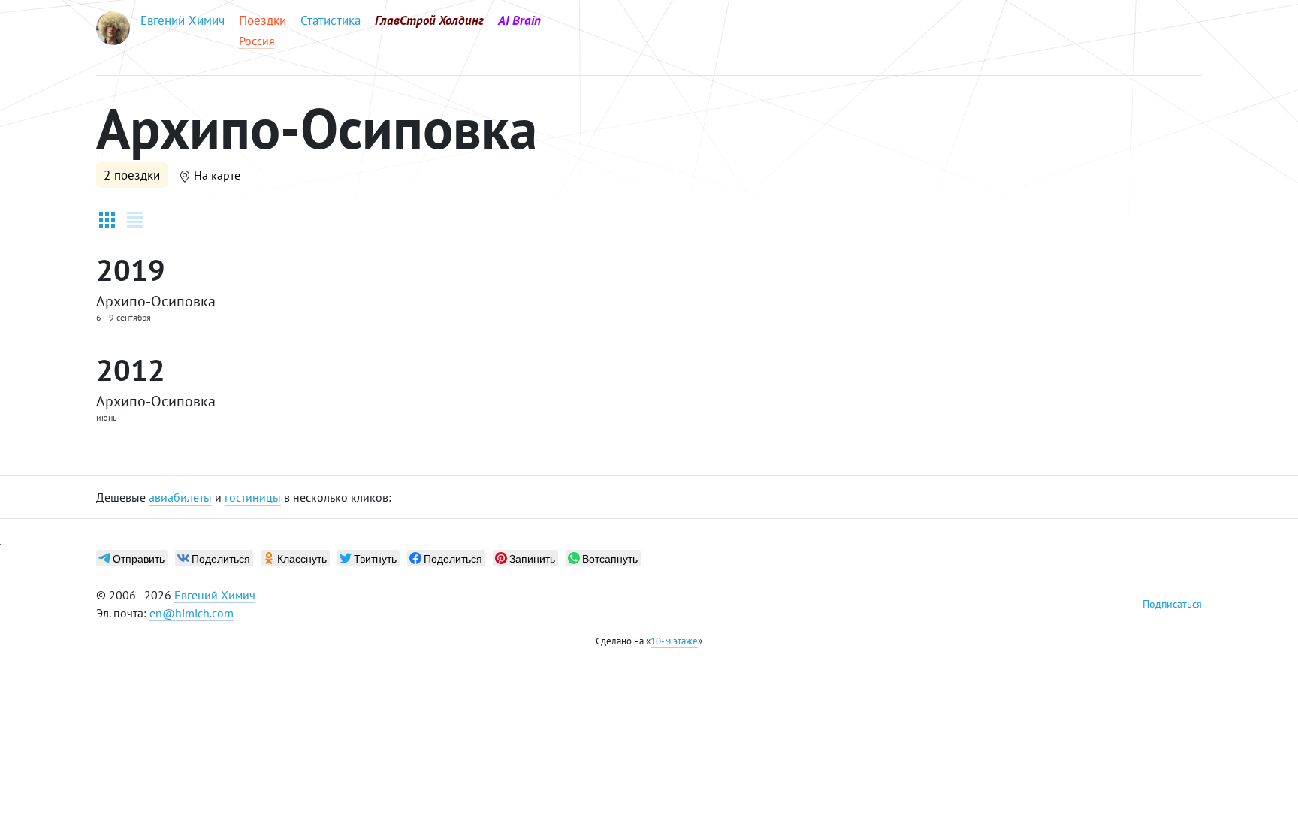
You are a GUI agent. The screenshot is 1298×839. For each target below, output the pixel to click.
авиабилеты (180, 497)
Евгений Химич (214, 594)
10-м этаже (674, 641)
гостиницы (253, 497)
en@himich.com (191, 612)
